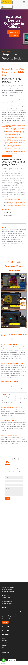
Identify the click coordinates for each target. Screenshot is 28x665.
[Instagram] (4, 630)
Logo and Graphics (8, 218)
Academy (6, 222)
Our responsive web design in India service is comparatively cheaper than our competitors (15, 137)
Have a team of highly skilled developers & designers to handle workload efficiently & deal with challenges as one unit (15, 133)
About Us (5, 622)
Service (8, 51)
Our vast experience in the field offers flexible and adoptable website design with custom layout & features (15, 151)
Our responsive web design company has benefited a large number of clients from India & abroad (15, 142)
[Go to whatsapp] (4, 660)
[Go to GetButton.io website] (3, 663)
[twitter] (7, 630)
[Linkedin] (2, 630)
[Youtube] (8, 630)
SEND (7, 498)
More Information (7, 156)
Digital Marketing (8, 215)
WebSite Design (7, 212)
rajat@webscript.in (8, 601)
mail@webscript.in (8, 603)
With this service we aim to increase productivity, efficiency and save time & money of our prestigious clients (14, 147)
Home (3, 51)
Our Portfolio (14, 36)
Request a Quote (14, 32)
